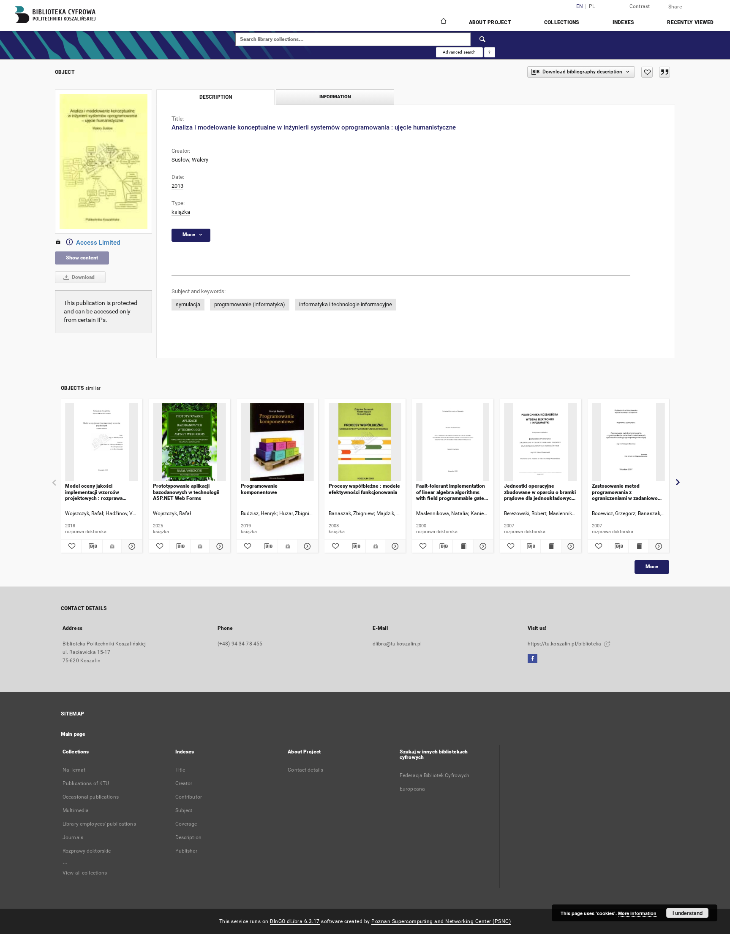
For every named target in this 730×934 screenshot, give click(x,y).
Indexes (624, 22)
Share (675, 7)
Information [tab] (335, 97)
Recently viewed (690, 22)
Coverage (186, 824)
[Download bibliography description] (92, 546)
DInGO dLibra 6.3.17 (295, 921)
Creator (184, 783)
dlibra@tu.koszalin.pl (397, 644)
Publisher (186, 851)
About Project (490, 22)
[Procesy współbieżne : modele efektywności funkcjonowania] (365, 442)
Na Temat (74, 770)
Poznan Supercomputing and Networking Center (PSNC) (441, 921)
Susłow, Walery (190, 160)
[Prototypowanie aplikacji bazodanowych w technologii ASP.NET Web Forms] (189, 442)
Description (188, 837)
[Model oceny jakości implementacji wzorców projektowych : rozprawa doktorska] (101, 442)
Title (180, 770)
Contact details (305, 770)
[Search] (483, 39)
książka (181, 212)
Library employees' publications (99, 824)
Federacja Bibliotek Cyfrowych (434, 775)
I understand (688, 913)
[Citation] (664, 72)
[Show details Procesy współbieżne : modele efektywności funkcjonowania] (394, 546)
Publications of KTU (86, 783)
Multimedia (76, 810)
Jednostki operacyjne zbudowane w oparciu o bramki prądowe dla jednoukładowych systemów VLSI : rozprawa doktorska (540, 492)
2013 (177, 186)
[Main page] (442, 22)
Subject (184, 810)
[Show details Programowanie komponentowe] (306, 546)
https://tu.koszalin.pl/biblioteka (565, 644)
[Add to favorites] (647, 72)
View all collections (85, 873)
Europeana (412, 789)
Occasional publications (91, 797)
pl (592, 6)
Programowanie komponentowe (259, 489)
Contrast (639, 6)
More (652, 567)
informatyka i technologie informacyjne (345, 304)
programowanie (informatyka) (249, 304)
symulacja (188, 304)
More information (637, 913)
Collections (562, 22)
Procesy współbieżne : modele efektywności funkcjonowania (364, 489)
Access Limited (98, 242)
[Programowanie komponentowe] (277, 442)
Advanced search (459, 52)
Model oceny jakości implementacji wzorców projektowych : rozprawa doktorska (94, 492)
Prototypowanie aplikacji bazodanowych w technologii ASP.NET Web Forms (186, 492)
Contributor (188, 797)
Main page (73, 734)
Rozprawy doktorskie (87, 851)
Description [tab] (215, 97)
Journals (73, 837)
